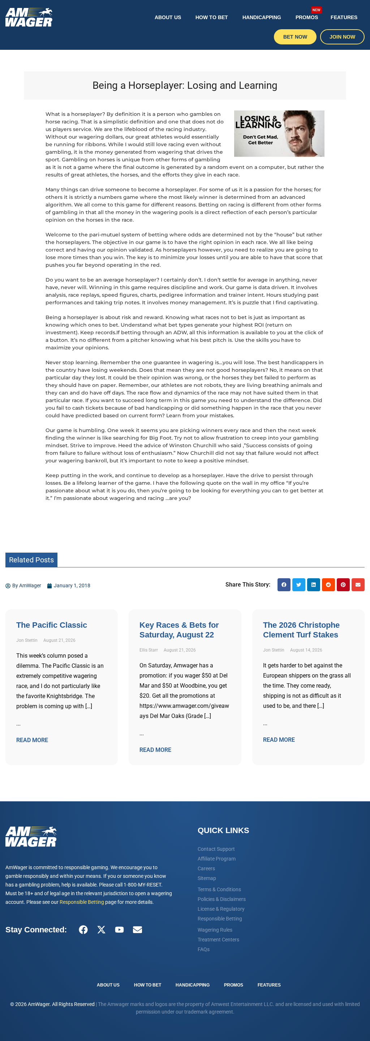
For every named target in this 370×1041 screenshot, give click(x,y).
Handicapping (261, 17)
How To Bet (211, 17)
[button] (284, 584)
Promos (308, 14)
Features (344, 17)
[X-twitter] (101, 930)
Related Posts (31, 560)
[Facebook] (83, 930)
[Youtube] (119, 930)
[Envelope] (137, 930)
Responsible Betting (82, 902)
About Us (168, 17)
